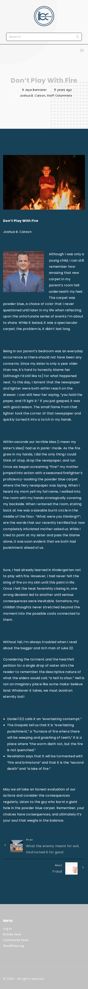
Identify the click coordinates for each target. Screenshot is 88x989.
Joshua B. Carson (32, 96)
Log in (7, 929)
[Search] (78, 37)
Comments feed (15, 940)
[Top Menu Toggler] (81, 50)
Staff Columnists (59, 96)
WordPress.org (13, 946)
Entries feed (12, 934)
